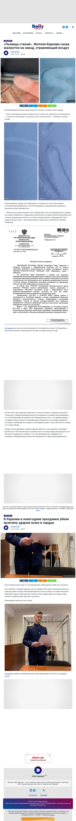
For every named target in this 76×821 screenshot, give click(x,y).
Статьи (38, 33)
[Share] (52, 105)
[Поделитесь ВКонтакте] (24, 105)
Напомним (9, 328)
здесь (38, 510)
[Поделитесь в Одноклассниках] (42, 105)
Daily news (17, 33)
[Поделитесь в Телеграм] (33, 105)
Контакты (33, 795)
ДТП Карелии (28, 33)
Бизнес (59, 33)
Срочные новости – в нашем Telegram (38, 819)
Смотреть (49, 33)
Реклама (43, 795)
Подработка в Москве (38, 759)
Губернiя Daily (15, 52)
